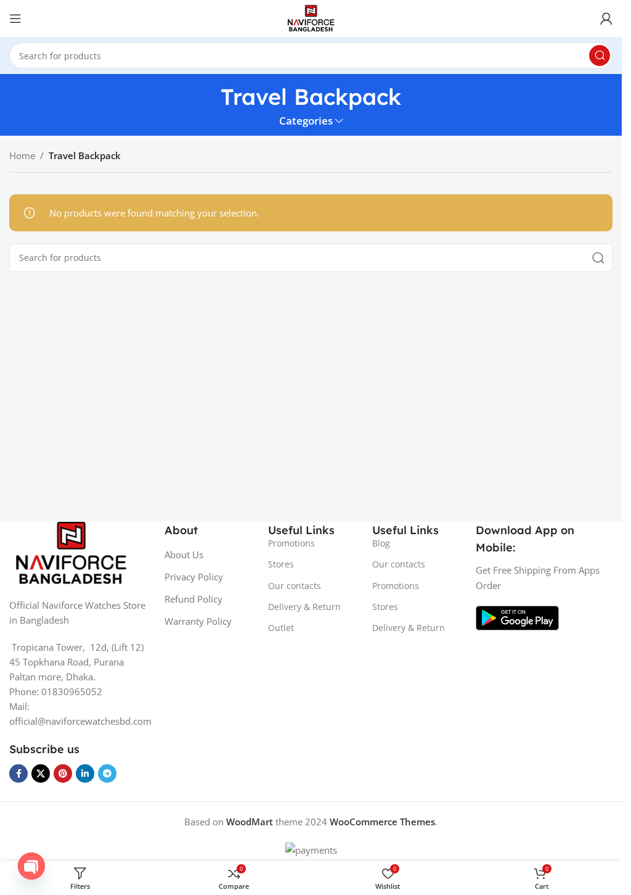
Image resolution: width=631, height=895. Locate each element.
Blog (381, 543)
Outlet (281, 627)
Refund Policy (193, 599)
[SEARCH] (599, 55)
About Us (184, 554)
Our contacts (294, 586)
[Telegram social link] (107, 773)
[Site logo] (311, 17)
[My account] (606, 18)
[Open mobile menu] (15, 18)
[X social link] (40, 773)
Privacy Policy (194, 577)
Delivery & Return (304, 606)
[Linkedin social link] (85, 773)
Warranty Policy (198, 621)
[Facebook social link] (18, 773)
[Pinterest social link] (63, 773)
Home (22, 155)
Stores (281, 564)
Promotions (291, 543)
